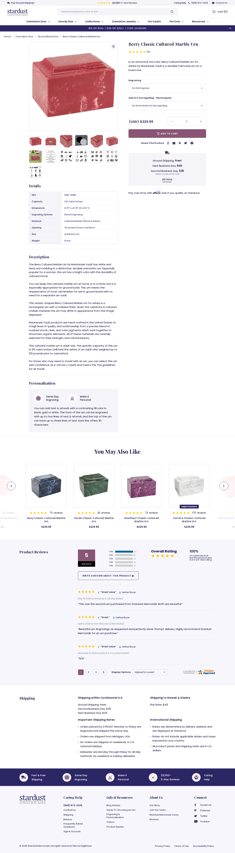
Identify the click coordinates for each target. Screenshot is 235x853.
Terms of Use (181, 846)
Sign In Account (72, 831)
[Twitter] (185, 143)
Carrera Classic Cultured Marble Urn (141, 520)
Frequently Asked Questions (73, 825)
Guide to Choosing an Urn (121, 810)
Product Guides (115, 826)
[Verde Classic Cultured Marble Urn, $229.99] (46, 486)
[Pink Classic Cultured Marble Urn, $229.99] (189, 486)
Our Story (154, 805)
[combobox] (167, 88)
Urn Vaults (154, 21)
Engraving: (135, 80)
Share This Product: (152, 143)
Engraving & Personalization (115, 816)
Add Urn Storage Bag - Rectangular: (150, 97)
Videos (110, 822)
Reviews (154, 819)
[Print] (192, 143)
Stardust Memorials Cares (164, 814)
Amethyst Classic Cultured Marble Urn (94, 520)
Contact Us (222, 2)
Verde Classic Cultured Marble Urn (46, 520)
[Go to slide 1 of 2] (224, 486)
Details (167, 179)
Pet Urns (174, 21)
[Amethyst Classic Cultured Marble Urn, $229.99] (94, 486)
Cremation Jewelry (124, 21)
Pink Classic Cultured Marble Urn (189, 520)
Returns (67, 819)
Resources (199, 21)
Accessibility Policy (203, 846)
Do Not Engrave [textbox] (140, 88)
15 (148, 52)
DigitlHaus (86, 846)
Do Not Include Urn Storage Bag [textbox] (149, 105)
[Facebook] (168, 143)
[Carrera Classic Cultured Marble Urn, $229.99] (141, 486)
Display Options (121, 672)
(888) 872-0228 (199, 2)
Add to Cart (169, 133)
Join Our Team (157, 810)
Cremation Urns (36, 21)
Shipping (68, 814)
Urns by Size (66, 21)
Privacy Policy (162, 846)
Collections (92, 21)
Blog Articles (113, 805)
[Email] (174, 143)
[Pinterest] (180, 143)
